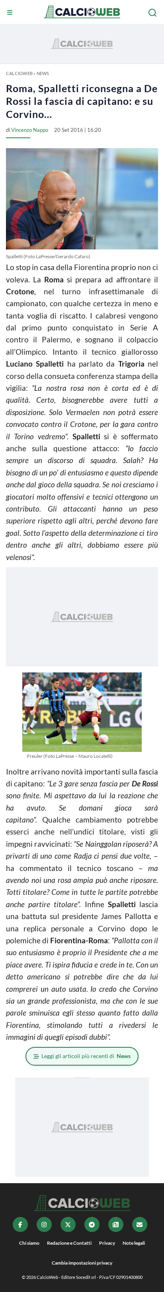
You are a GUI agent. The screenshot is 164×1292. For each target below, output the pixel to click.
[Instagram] (44, 1224)
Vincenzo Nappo (29, 130)
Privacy (107, 1243)
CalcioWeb (19, 73)
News (43, 73)
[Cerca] (153, 12)
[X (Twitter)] (68, 1224)
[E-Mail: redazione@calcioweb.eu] (139, 1224)
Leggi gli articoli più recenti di (86, 1056)
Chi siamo (29, 1243)
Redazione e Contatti (69, 1243)
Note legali (134, 1243)
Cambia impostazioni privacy (82, 1263)
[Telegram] (92, 1224)
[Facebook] (20, 1224)
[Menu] (11, 12)
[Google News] (115, 1224)
